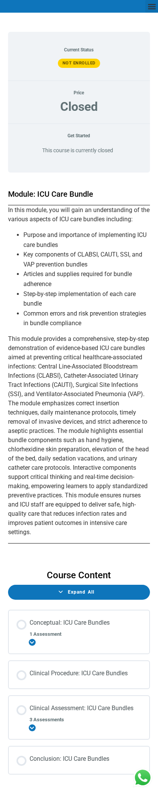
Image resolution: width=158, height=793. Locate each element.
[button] (151, 6)
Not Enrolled (79, 63)
